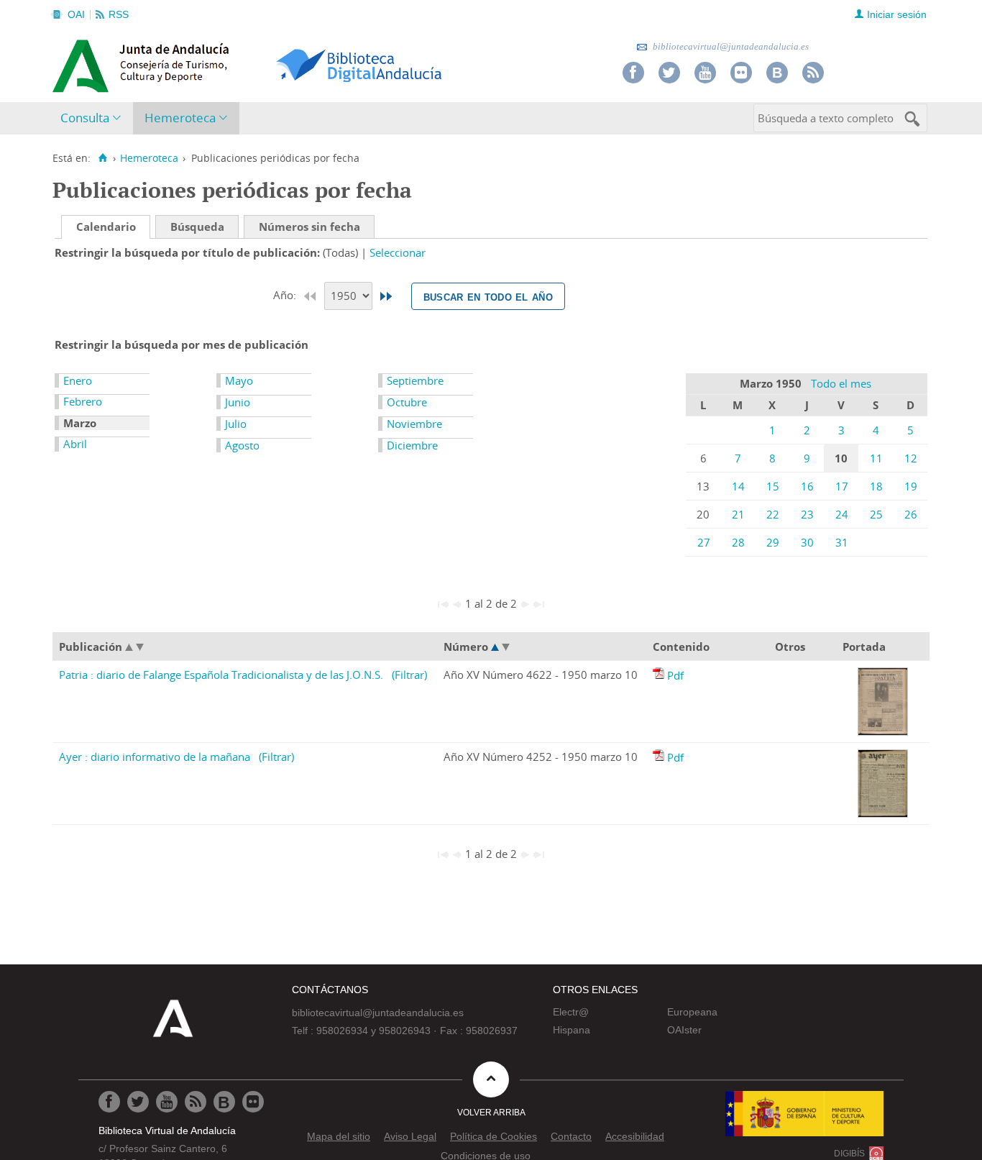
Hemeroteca (180, 117)
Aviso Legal (410, 1136)
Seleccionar (398, 252)
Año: (286, 295)
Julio (236, 423)
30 (807, 542)
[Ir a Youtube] (705, 72)
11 (876, 458)
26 (910, 514)
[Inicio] (102, 158)
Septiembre (415, 380)
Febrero (82, 401)
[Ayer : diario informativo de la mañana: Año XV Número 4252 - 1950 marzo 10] (660, 757)
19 (910, 486)
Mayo (239, 380)
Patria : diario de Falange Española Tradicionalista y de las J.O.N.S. (221, 674)
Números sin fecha (309, 226)
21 (738, 514)
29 (772, 542)
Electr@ (571, 1012)
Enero (77, 380)
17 (841, 486)
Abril (75, 444)
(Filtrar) (409, 674)
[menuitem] (94, 118)
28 (738, 542)
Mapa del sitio (338, 1136)
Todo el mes (841, 383)
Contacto (571, 1136)
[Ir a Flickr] (741, 72)
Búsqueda (197, 226)
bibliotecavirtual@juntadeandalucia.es (730, 46)
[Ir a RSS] (813, 72)
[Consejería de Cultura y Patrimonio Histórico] (196, 64)
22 (772, 514)
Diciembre (412, 445)
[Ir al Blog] (777, 72)
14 (738, 486)
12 (910, 458)
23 (807, 514)
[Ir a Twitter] (669, 72)
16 (807, 486)
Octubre (407, 402)
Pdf (675, 675)
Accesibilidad (634, 1136)
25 (876, 514)
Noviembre (414, 423)
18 (876, 486)
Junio (237, 402)
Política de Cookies (493, 1136)
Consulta (84, 117)
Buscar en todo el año (488, 296)
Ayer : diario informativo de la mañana (154, 756)
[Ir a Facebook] (633, 72)
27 (703, 542)
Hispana (571, 1030)
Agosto (242, 445)
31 (841, 542)
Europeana (692, 1012)
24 (841, 514)
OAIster (684, 1030)
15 (772, 486)
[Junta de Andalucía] (84, 61)
